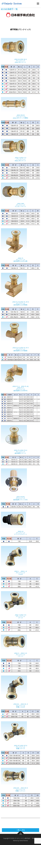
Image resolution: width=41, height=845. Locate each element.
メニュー (38, 3)
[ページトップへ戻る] (20, 833)
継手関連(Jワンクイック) (20, 29)
